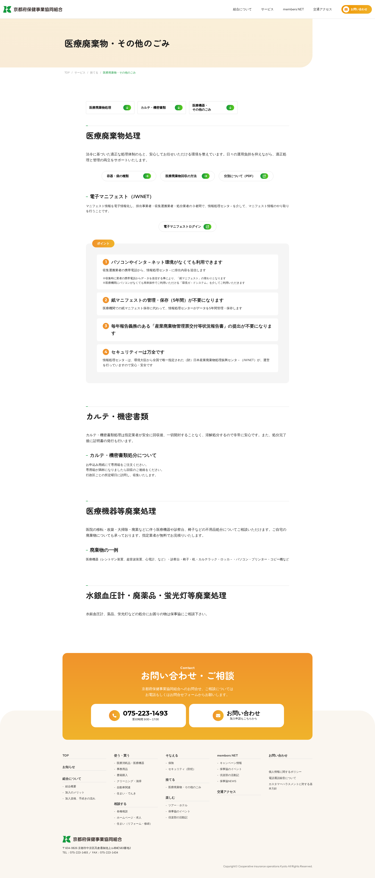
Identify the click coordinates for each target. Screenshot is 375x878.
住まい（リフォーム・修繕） (134, 824)
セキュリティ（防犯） (182, 769)
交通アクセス (322, 9)
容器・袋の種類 (118, 176)
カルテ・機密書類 (153, 107)
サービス (267, 9)
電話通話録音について (282, 778)
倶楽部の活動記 (178, 817)
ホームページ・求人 (129, 818)
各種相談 (122, 811)
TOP (67, 72)
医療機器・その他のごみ (201, 107)
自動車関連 (123, 787)
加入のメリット (74, 792)
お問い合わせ (278, 755)
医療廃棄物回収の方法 (181, 176)
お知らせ (68, 767)
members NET (293, 9)
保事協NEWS (228, 781)
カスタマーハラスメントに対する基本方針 (290, 786)
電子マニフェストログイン (182, 226)
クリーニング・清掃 (129, 781)
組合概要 (70, 786)
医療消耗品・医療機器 (130, 763)
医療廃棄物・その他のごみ (184, 787)
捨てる (94, 72)
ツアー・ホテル (178, 805)
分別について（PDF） (239, 176)
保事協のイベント (179, 811)
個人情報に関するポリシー (285, 772)
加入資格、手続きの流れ (80, 798)
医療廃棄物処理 (100, 107)
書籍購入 (122, 775)
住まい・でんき (126, 793)
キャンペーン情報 (231, 763)
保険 (171, 763)
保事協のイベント (231, 769)
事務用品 (122, 769)
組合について (242, 9)
